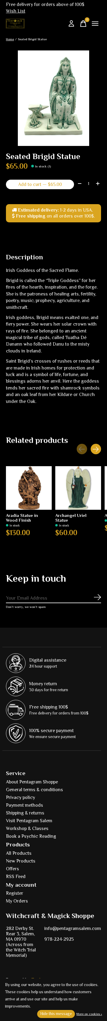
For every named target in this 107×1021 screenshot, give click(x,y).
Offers (12, 868)
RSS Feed (16, 876)
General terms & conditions (34, 789)
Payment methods (24, 805)
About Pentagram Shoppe (32, 782)
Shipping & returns (25, 813)
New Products (20, 861)
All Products (19, 853)
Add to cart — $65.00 (40, 184)
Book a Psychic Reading (31, 836)
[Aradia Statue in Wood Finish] (29, 488)
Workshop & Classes (27, 828)
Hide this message (56, 1013)
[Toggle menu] (95, 24)
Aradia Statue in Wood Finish (22, 518)
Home (10, 39)
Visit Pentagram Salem (29, 820)
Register (14, 893)
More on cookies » (89, 1014)
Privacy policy (20, 797)
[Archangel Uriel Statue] (78, 488)
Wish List (15, 11)
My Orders (17, 901)
